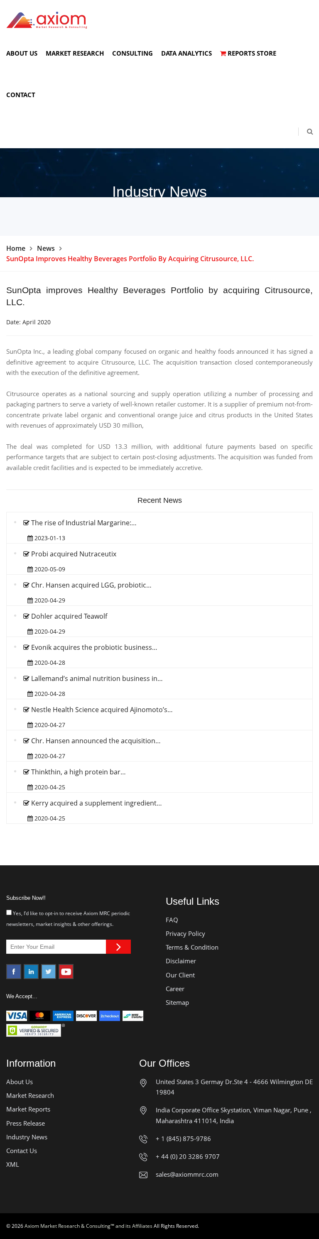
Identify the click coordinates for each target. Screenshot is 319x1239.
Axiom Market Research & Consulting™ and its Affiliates (88, 1225)
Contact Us (21, 1150)
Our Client (180, 975)
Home (15, 248)
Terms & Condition (192, 947)
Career (175, 988)
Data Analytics (186, 53)
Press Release (25, 1123)
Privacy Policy (185, 933)
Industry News (26, 1137)
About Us (21, 53)
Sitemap (177, 1002)
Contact (20, 95)
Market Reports (28, 1109)
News (46, 248)
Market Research (75, 53)
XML (12, 1164)
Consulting (132, 53)
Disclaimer (181, 961)
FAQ (172, 920)
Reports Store (251, 53)
